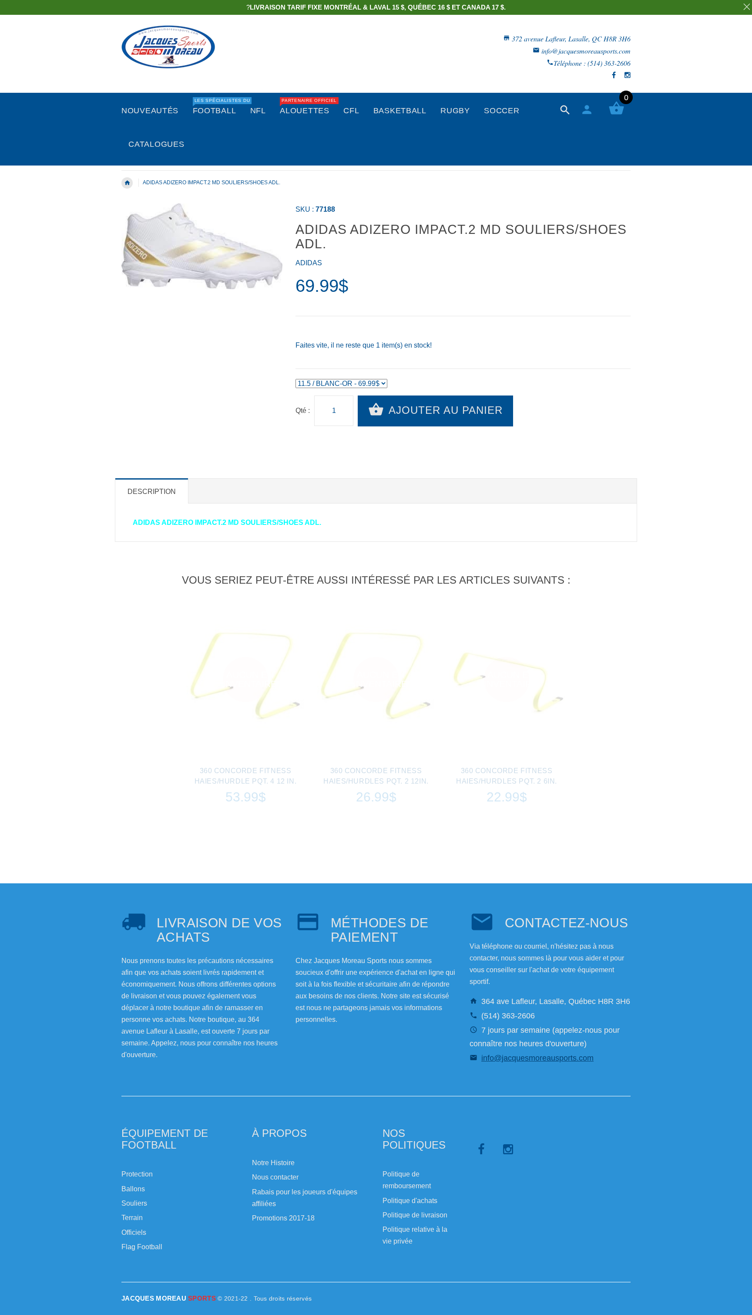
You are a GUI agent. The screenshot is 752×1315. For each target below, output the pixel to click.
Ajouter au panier (444, 410)
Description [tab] (152, 491)
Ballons (133, 1189)
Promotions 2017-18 (283, 1218)
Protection (137, 1174)
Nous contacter (275, 1177)
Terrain (132, 1217)
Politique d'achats (410, 1200)
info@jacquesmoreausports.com (586, 50)
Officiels (133, 1232)
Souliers (134, 1203)
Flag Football (141, 1247)
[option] (245, 727)
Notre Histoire (273, 1162)
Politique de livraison (415, 1215)
